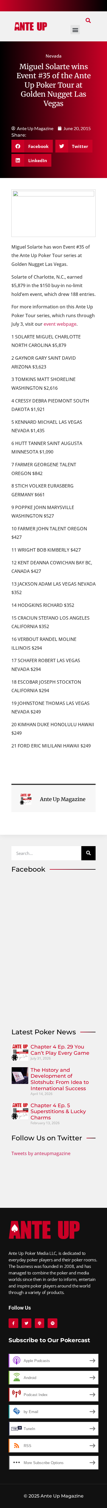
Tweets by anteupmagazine (40, 1153)
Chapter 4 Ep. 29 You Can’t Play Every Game (60, 1050)
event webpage (59, 324)
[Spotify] (52, 1323)
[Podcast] (40, 1323)
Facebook (28, 869)
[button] (88, 20)
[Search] (88, 853)
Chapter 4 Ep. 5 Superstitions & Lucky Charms (58, 1111)
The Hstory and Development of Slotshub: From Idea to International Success (60, 1079)
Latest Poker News (43, 1032)
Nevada (54, 56)
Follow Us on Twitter (46, 1138)
